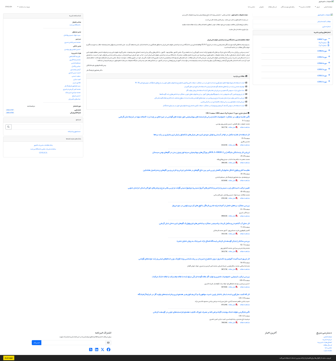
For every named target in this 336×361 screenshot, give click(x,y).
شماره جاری (326, 26)
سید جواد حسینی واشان (72, 35)
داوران (261, 7)
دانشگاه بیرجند (74, 24)
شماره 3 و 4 (323, 42)
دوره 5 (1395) (322, 57)
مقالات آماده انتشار (324, 21)
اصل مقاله (229, 127)
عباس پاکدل (76, 66)
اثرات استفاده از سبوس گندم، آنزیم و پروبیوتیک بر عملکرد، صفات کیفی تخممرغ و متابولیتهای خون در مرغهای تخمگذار (203, 105)
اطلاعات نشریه (305, 7)
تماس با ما (251, 7)
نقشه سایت (328, 350)
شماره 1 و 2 (323, 45)
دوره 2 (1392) (322, 75)
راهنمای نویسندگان (287, 7)
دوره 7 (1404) (322, 39)
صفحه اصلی (328, 7)
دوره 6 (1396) (322, 51)
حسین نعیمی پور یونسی (72, 49)
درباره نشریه (327, 339)
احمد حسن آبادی (74, 72)
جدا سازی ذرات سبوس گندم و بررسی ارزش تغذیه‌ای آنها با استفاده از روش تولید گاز (215, 90)
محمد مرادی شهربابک (72, 92)
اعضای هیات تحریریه (324, 342)
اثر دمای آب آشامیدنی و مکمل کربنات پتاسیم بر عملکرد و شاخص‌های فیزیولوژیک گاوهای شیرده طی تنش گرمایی (204, 223)
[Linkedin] (96, 350)
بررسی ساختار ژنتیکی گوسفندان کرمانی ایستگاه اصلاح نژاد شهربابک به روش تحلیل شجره (213, 241)
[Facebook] (108, 350)
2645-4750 (10, 112)
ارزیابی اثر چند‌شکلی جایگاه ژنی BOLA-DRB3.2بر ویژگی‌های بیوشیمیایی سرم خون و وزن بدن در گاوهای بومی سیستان (201, 152)
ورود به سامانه (24, 7)
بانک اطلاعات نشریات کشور (43, 145)
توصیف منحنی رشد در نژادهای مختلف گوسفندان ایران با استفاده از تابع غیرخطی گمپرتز (214, 86)
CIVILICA (43, 152)
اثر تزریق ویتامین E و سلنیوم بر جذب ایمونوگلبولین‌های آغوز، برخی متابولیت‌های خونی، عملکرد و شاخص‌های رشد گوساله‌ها (201, 94)
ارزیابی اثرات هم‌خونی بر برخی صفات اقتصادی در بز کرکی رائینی (222, 101)
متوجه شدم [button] (9, 357)
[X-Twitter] (102, 350)
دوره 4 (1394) (322, 63)
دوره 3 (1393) (322, 69)
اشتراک (36, 343)
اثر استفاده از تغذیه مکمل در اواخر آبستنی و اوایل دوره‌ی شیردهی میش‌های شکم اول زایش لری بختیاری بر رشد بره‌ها (202, 135)
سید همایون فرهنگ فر (72, 86)
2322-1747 (10, 110)
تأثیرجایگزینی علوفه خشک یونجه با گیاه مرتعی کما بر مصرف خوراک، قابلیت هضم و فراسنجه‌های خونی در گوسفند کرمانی (201, 312)
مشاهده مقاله (245, 127)
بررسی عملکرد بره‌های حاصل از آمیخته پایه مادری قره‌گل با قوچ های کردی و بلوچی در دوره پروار (211, 205)
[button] (278, 358)
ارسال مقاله (272, 7)
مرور (318, 7)
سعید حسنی (76, 76)
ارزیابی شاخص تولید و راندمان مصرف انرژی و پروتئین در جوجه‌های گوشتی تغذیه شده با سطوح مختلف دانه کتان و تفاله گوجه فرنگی (199, 98)
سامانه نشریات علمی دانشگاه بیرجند (43, 149)
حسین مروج (76, 95)
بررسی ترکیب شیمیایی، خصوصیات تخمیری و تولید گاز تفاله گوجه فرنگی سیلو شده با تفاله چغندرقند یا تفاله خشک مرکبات (201, 277)
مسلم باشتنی (75, 63)
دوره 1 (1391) (322, 82)
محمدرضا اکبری (75, 59)
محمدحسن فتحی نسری (72, 42)
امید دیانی (76, 79)
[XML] (204, 113)
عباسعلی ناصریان (74, 99)
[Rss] (91, 350)
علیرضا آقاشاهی (74, 56)
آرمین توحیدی (75, 69)
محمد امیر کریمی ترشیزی (71, 89)
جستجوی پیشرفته (74, 131)
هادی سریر (76, 82)
